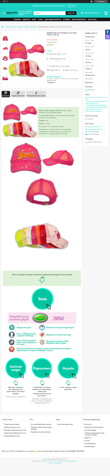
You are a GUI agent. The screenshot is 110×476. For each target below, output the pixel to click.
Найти (70, 13)
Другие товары (23, 27)
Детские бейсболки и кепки (41, 424)
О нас (40, 19)
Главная (17, 19)
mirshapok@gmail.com (94, 129)
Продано (34, 27)
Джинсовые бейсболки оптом (15, 433)
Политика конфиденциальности (68, 461)
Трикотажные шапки (11, 424)
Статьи (87, 441)
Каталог (72, 6)
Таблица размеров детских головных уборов (94, 434)
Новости (26, 19)
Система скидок (90, 430)
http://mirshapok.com (95, 127)
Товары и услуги (11, 27)
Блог (34, 19)
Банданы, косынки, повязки (41, 432)
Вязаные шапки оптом (12, 427)
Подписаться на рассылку (93, 427)
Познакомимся (89, 446)
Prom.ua (64, 459)
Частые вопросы (79, 19)
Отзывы (66, 19)
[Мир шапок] (10, 13)
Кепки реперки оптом (12, 436)
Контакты (92, 19)
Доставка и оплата (53, 19)
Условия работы (90, 444)
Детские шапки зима (65, 424)
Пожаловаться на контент (48, 461)
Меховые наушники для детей (15, 430)
